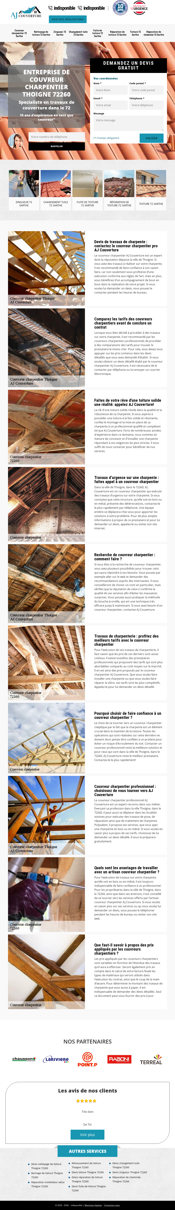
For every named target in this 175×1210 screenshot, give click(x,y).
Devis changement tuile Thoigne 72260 (125, 1165)
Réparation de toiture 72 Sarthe (117, 33)
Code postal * (137, 83)
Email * (98, 98)
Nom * (97, 83)
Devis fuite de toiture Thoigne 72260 (89, 1188)
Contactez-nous (112, 1205)
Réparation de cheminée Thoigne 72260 (126, 1179)
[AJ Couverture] (26, 12)
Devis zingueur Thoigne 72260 (129, 1172)
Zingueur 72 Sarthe (59, 33)
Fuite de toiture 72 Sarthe (97, 33)
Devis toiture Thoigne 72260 (88, 1172)
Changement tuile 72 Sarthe (78, 33)
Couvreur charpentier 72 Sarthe (19, 33)
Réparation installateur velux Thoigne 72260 (47, 1184)
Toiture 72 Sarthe (135, 33)
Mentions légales (93, 1205)
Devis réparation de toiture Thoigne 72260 (87, 1179)
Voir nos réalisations (68, 19)
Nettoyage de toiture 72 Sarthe (41, 33)
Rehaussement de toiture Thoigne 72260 (86, 1165)
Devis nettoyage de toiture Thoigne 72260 (46, 1166)
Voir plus (87, 1134)
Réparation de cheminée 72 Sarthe (154, 33)
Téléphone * (136, 98)
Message (98, 113)
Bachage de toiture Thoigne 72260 (47, 1175)
